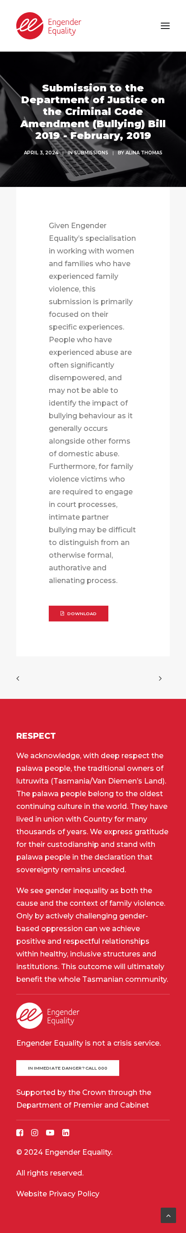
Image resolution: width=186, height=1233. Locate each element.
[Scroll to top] (168, 1214)
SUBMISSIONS (91, 153)
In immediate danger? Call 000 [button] (68, 1068)
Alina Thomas (144, 153)
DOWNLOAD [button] (82, 613)
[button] (165, 26)
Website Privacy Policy (57, 1194)
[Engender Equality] (48, 25)
